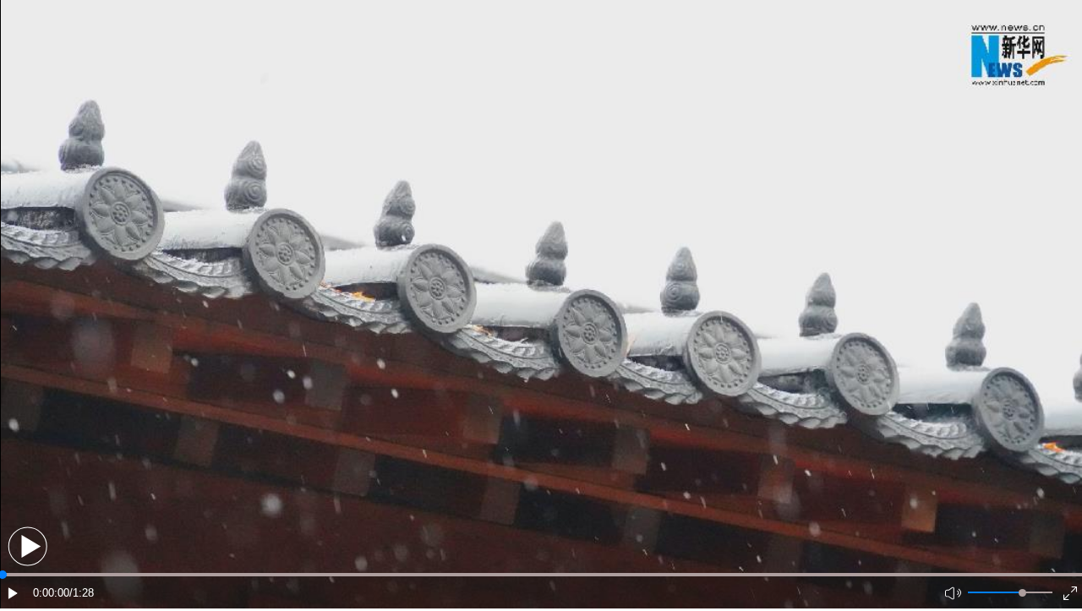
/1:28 (81, 592)
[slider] (1022, 593)
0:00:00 (51, 592)
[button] (27, 546)
